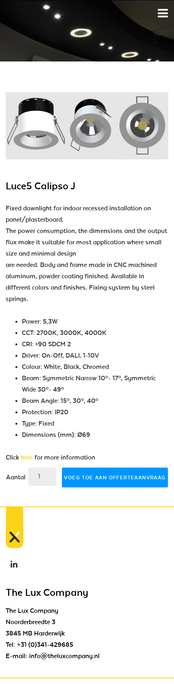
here (27, 457)
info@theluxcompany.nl (64, 656)
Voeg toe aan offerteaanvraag (115, 478)
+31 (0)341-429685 (45, 644)
